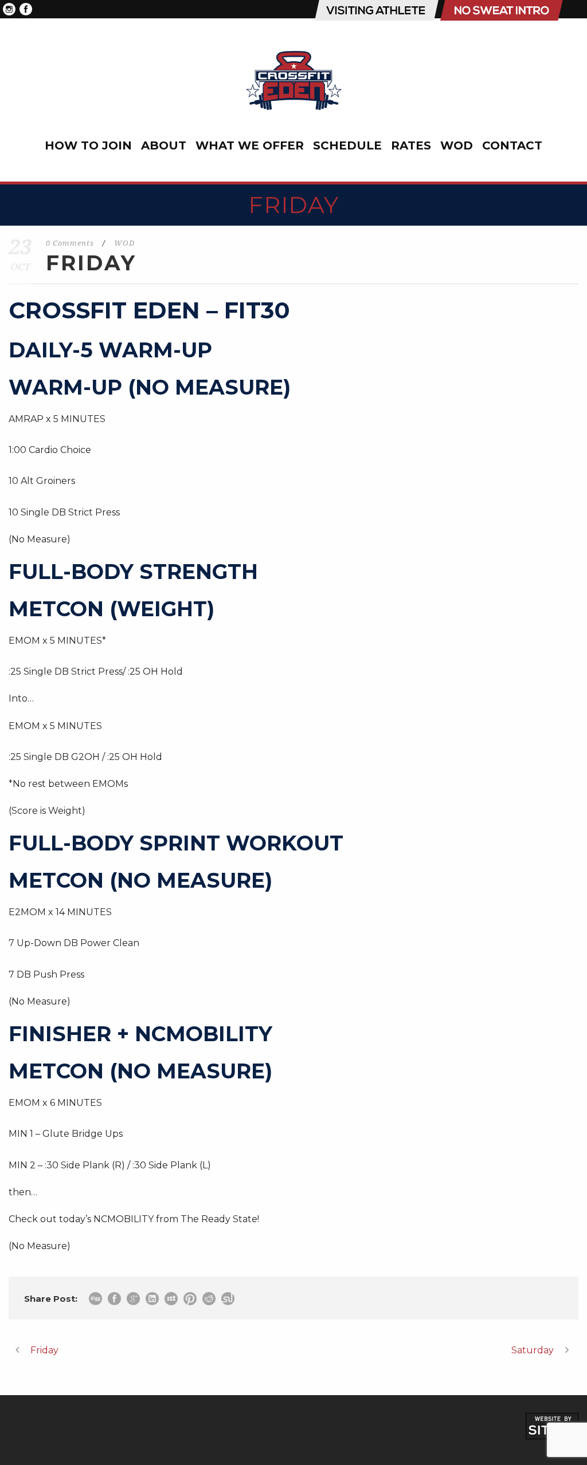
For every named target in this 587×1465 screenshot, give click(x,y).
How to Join (88, 145)
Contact (512, 145)
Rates (411, 145)
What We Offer (249, 145)
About (163, 145)
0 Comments (70, 243)
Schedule (347, 145)
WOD (456, 145)
